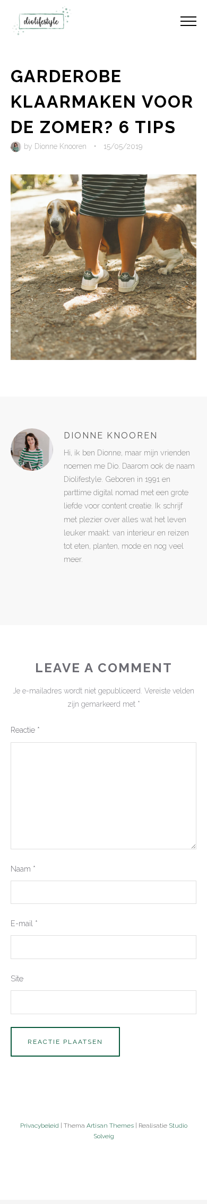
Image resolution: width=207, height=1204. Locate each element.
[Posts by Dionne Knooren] (17, 146)
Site (17, 978)
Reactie (25, 729)
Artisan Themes (110, 1125)
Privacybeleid (39, 1125)
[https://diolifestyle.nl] (71, 581)
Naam (23, 868)
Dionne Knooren (60, 146)
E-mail (24, 923)
